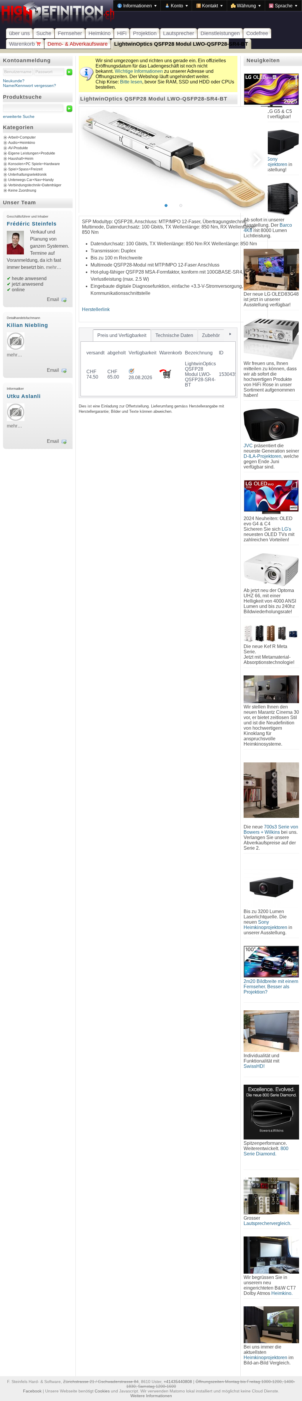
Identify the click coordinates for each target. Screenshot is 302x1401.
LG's (286, 529)
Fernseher (70, 33)
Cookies (102, 1391)
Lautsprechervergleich (267, 1223)
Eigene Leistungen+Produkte (31, 154)
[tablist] (158, 363)
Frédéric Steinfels (32, 224)
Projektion (145, 33)
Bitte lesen (131, 81)
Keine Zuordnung (22, 191)
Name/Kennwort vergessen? (29, 85)
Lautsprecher (178, 33)
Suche (43, 33)
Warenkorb (22, 44)
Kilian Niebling (27, 325)
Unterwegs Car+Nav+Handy (31, 180)
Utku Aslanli (24, 396)
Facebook (32, 1391)
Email (53, 299)
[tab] (122, 335)
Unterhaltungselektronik (27, 175)
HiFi (122, 33)
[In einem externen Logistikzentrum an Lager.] (131, 372)
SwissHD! (254, 1066)
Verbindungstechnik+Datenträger (34, 185)
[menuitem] (137, 5)
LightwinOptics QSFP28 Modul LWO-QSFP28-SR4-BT (181, 44)
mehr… (53, 267)
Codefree (257, 33)
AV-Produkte (18, 148)
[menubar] (207, 5)
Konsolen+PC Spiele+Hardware (34, 164)
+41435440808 (178, 1381)
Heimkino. (282, 1293)
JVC (248, 445)
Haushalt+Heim (20, 159)
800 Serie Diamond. (266, 1151)
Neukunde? (13, 80)
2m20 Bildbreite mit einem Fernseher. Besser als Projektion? (271, 986)
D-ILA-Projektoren (262, 456)
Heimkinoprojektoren (265, 1357)
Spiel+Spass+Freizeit (25, 169)
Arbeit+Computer (22, 138)
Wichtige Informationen (139, 71)
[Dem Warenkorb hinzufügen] (165, 376)
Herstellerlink (96, 309)
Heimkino (99, 33)
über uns (19, 33)
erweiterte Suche (19, 116)
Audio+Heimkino (21, 143)
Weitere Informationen (151, 1395)
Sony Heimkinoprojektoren (265, 925)
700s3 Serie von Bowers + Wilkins (271, 829)
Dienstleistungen (220, 33)
